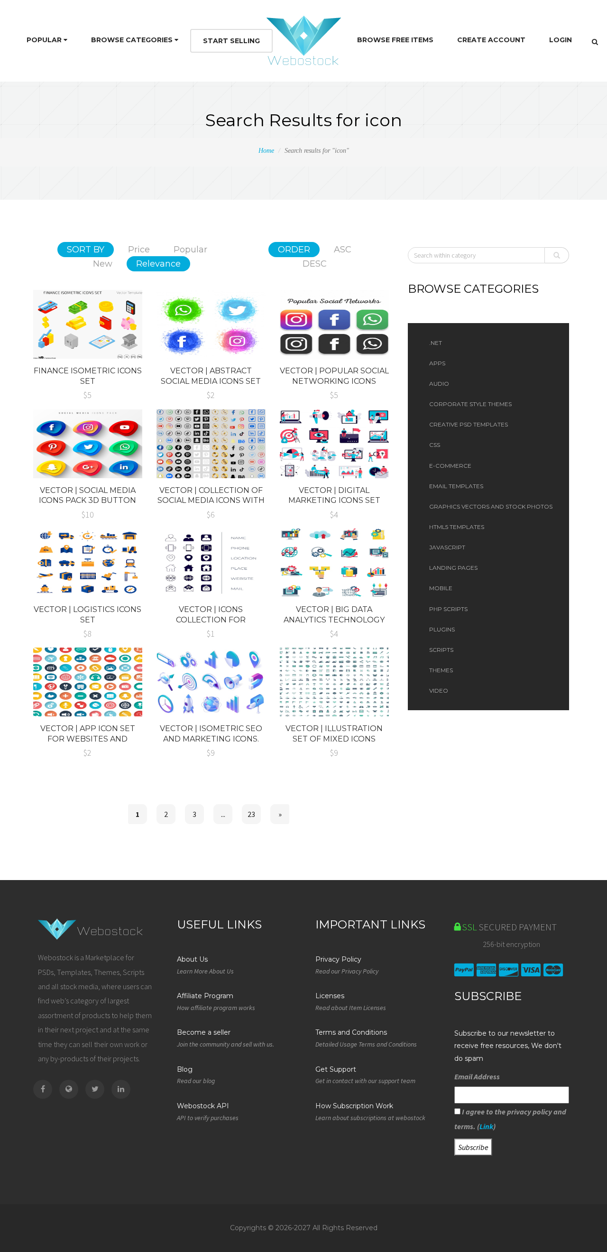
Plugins (442, 629)
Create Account (491, 40)
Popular (45, 40)
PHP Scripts (448, 608)
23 (251, 814)
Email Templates (456, 486)
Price (139, 249)
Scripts (441, 649)
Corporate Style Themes (470, 404)
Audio (439, 383)
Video (438, 690)
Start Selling (231, 41)
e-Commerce (450, 465)
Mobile (440, 588)
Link (486, 1126)
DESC (315, 264)
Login (560, 40)
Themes (441, 670)
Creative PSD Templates (468, 424)
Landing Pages (453, 567)
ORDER (294, 249)
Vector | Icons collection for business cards (211, 619)
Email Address (477, 1076)
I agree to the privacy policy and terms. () (510, 1119)
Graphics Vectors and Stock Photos (490, 506)
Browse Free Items (395, 40)
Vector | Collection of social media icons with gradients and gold (211, 500)
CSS (434, 444)
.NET (435, 342)
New (102, 264)
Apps (437, 363)
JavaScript (447, 547)
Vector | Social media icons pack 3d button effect (87, 500)
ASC (342, 249)
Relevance (158, 264)
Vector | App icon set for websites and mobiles (87, 738)
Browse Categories (133, 40)
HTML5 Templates (456, 526)
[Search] (594, 41)
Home (266, 150)
